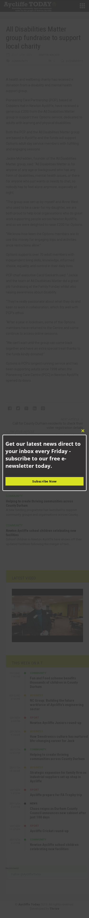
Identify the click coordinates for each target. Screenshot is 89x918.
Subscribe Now (44, 481)
